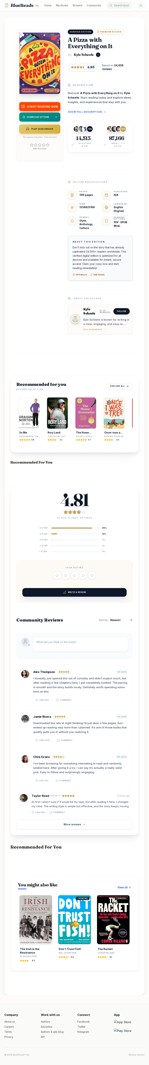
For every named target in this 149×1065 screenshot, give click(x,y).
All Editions (81, 274)
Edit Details (99, 274)
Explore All (117, 386)
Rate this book (40, 148)
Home (48, 5)
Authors (45, 1021)
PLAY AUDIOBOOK (42, 129)
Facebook (83, 1021)
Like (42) (44, 700)
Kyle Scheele (84, 55)
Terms (8, 1031)
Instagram (83, 1031)
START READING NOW (42, 106)
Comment (66, 700)
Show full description (85, 112)
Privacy (8, 1036)
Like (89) (40, 812)
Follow (121, 311)
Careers (9, 1026)
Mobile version (137, 1054)
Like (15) (44, 781)
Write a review (77, 592)
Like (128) (44, 740)
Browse (77, 5)
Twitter (81, 1026)
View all (123, 887)
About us (9, 1021)
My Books (62, 5)
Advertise (46, 1026)
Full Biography (92, 329)
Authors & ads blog (52, 1031)
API (43, 1036)
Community (94, 5)
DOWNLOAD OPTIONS (38, 117)
